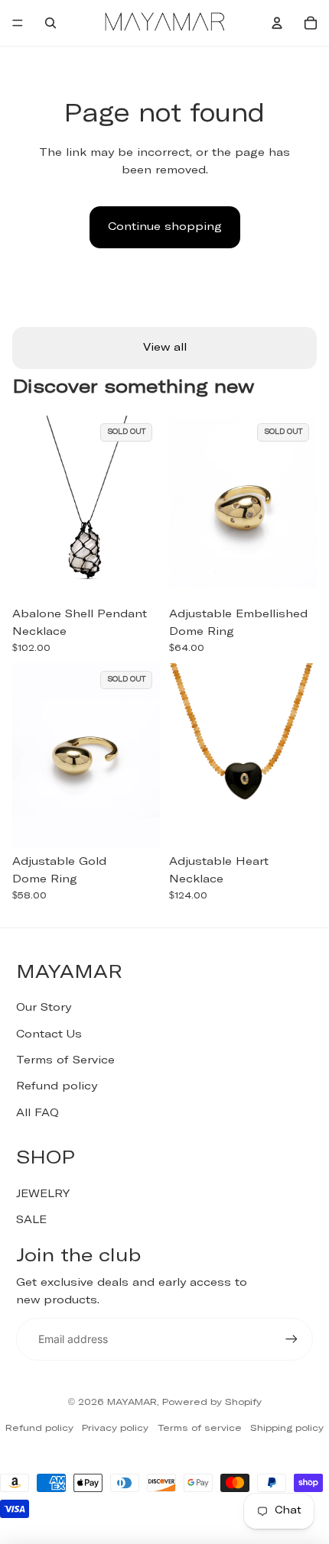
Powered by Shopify (212, 1402)
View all (165, 347)
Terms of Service (65, 1060)
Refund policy (56, 1086)
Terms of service (200, 1428)
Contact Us (49, 1034)
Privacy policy (115, 1428)
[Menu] (17, 22)
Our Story (43, 1007)
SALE (31, 1220)
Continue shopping (165, 227)
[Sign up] (291, 1339)
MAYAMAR (132, 1402)
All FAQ (37, 1113)
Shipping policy (287, 1428)
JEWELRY (43, 1194)
